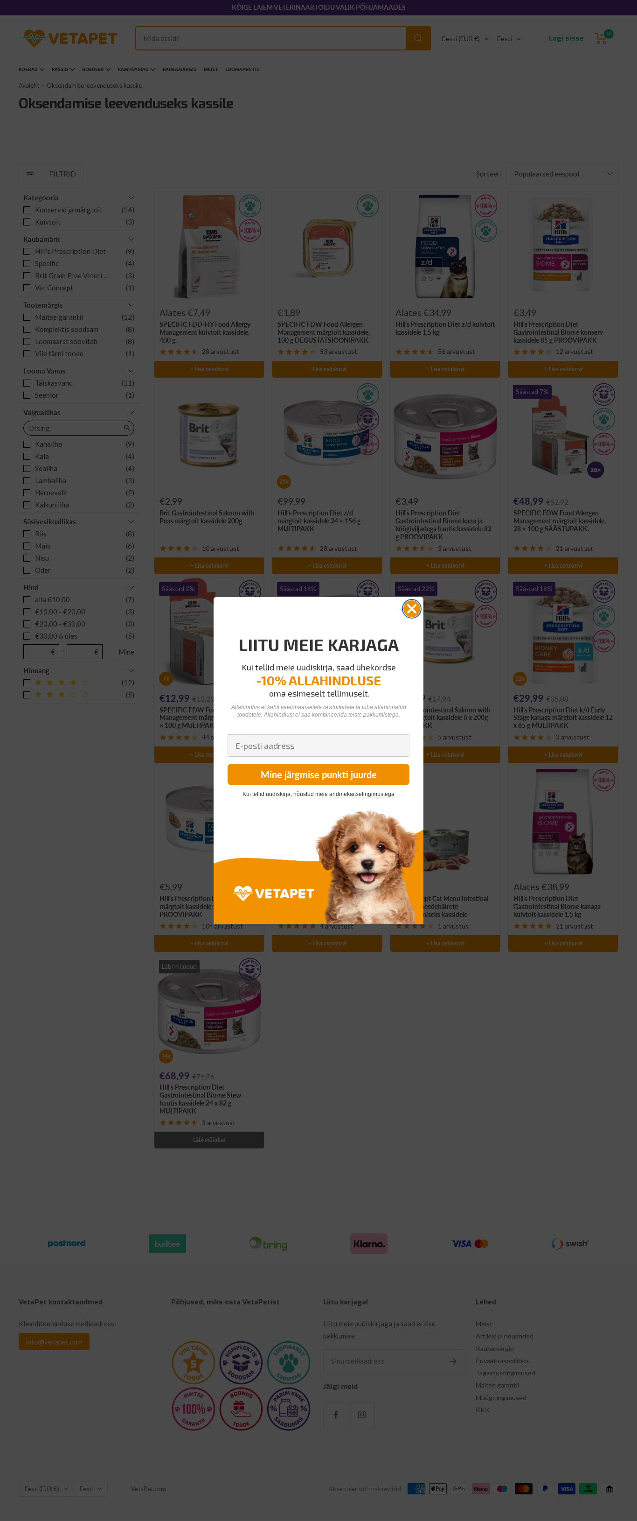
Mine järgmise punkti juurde (319, 774)
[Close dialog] (411, 608)
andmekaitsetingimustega (362, 794)
